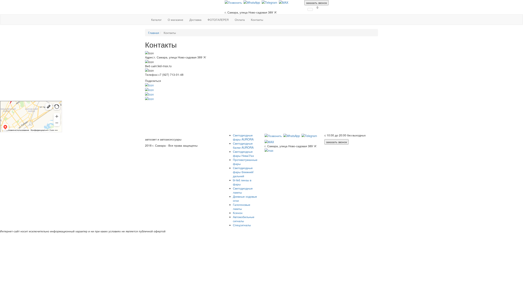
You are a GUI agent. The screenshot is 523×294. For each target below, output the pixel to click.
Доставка (195, 20)
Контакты (257, 20)
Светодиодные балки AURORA (243, 145)
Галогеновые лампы (241, 207)
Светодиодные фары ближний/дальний (243, 172)
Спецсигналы (242, 225)
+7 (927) (238, 8)
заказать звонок (316, 3)
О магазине (175, 20)
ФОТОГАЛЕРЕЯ (218, 20)
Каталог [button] (156, 20)
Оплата (240, 20)
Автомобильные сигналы (243, 219)
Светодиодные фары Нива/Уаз (243, 153)
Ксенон (238, 213)
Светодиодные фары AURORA (243, 137)
